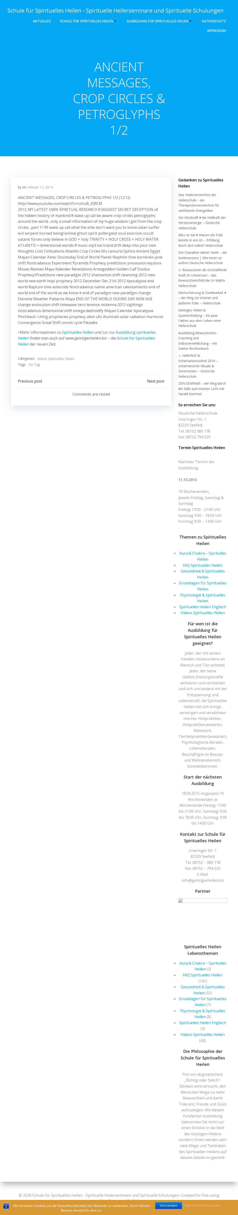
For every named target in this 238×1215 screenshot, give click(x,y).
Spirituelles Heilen (78, 332)
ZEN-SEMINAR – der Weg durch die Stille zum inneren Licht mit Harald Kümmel (202, 388)
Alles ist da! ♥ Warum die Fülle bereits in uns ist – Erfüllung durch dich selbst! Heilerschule (200, 240)
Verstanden (168, 1205)
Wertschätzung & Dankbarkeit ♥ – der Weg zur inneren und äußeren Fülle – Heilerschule (202, 297)
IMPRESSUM (216, 30)
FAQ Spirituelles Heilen (202, 565)
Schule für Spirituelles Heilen (86, 21)
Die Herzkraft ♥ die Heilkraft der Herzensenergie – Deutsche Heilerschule (202, 222)
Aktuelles (42, 21)
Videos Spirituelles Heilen (55, 358)
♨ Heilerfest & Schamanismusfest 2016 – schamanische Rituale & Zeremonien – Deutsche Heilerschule (198, 366)
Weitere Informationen (202, 1205)
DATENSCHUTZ (214, 21)
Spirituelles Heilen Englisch (202, 606)
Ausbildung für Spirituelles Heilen (157, 21)
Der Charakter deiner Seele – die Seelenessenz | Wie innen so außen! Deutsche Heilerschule (202, 257)
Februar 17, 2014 (40, 187)
